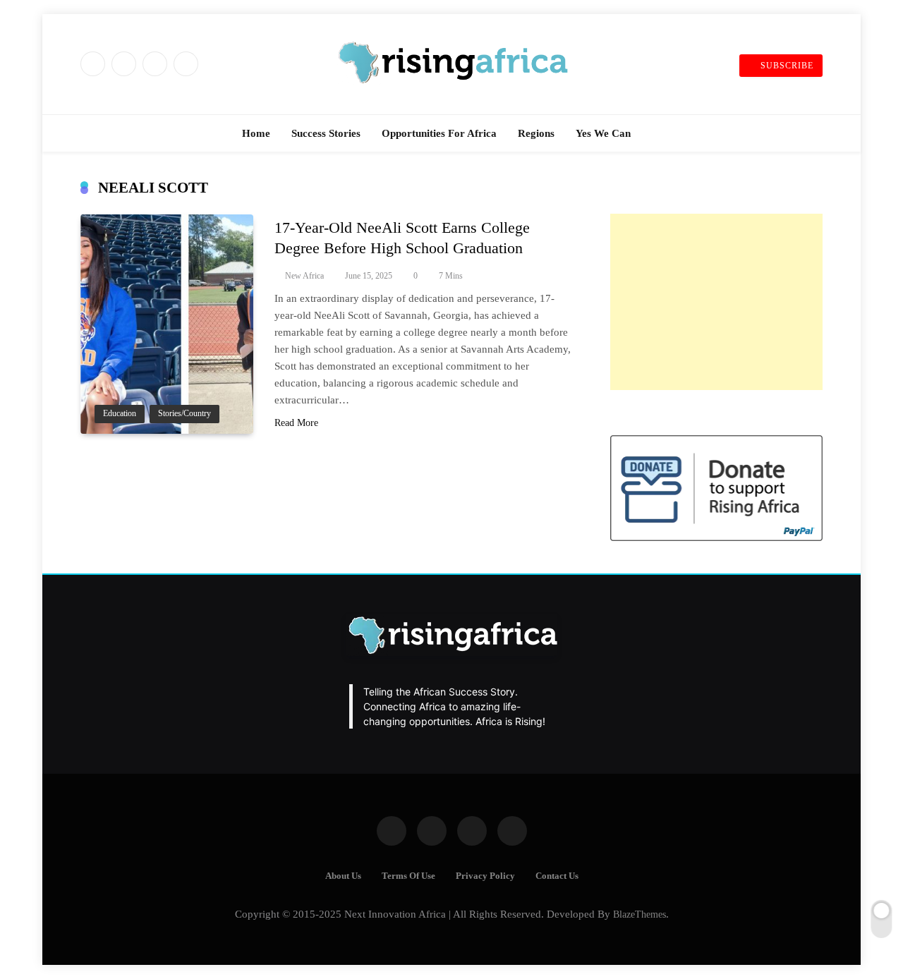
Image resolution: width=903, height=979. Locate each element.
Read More (296, 423)
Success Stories (325, 133)
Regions (536, 133)
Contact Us (556, 876)
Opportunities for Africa (439, 133)
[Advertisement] (716, 302)
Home (256, 133)
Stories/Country (184, 413)
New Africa (304, 276)
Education (119, 413)
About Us (343, 876)
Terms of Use (408, 876)
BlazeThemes (639, 914)
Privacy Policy (485, 876)
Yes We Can (603, 133)
